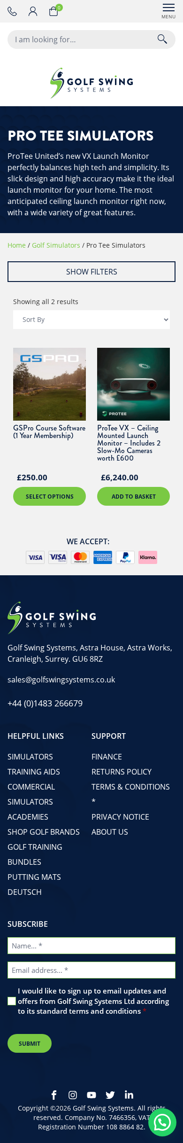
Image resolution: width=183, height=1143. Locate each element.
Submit (29, 1044)
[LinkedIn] (129, 1095)
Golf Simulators (56, 245)
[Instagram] (72, 1095)
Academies (28, 817)
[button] (162, 1122)
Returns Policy (122, 772)
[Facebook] (54, 1095)
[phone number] (14, 11)
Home (17, 245)
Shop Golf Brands (44, 832)
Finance (107, 757)
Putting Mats (34, 877)
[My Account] (38, 11)
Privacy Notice (120, 817)
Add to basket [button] (134, 497)
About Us (110, 832)
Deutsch (25, 892)
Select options (50, 497)
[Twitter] (110, 1095)
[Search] (162, 39)
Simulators (30, 757)
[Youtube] (91, 1095)
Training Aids (34, 772)
